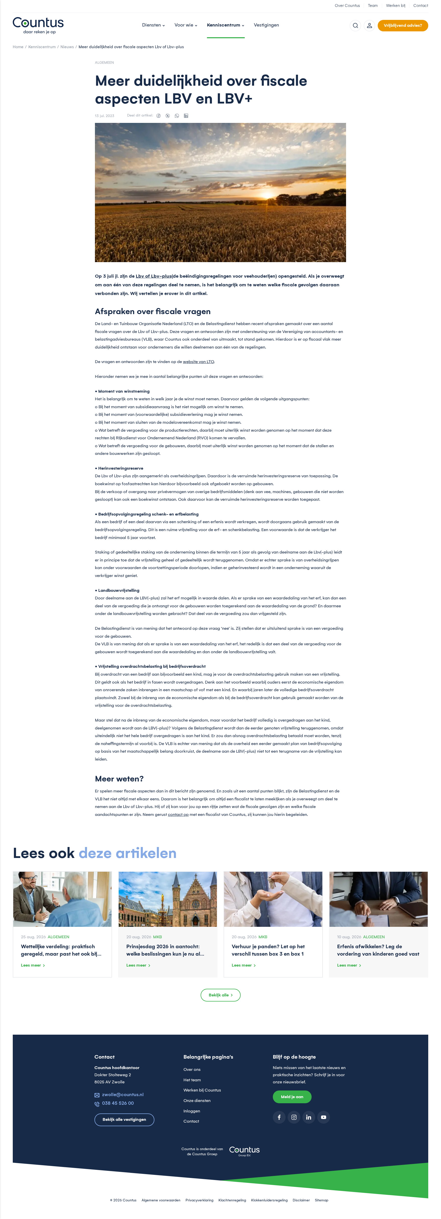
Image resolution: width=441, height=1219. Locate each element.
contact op (178, 814)
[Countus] (38, 25)
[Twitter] (168, 116)
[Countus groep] (244, 1155)
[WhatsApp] (177, 116)
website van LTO (198, 362)
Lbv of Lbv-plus (154, 276)
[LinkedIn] (186, 116)
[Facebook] (158, 116)
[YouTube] (323, 1117)
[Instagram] (294, 1117)
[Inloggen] (369, 25)
